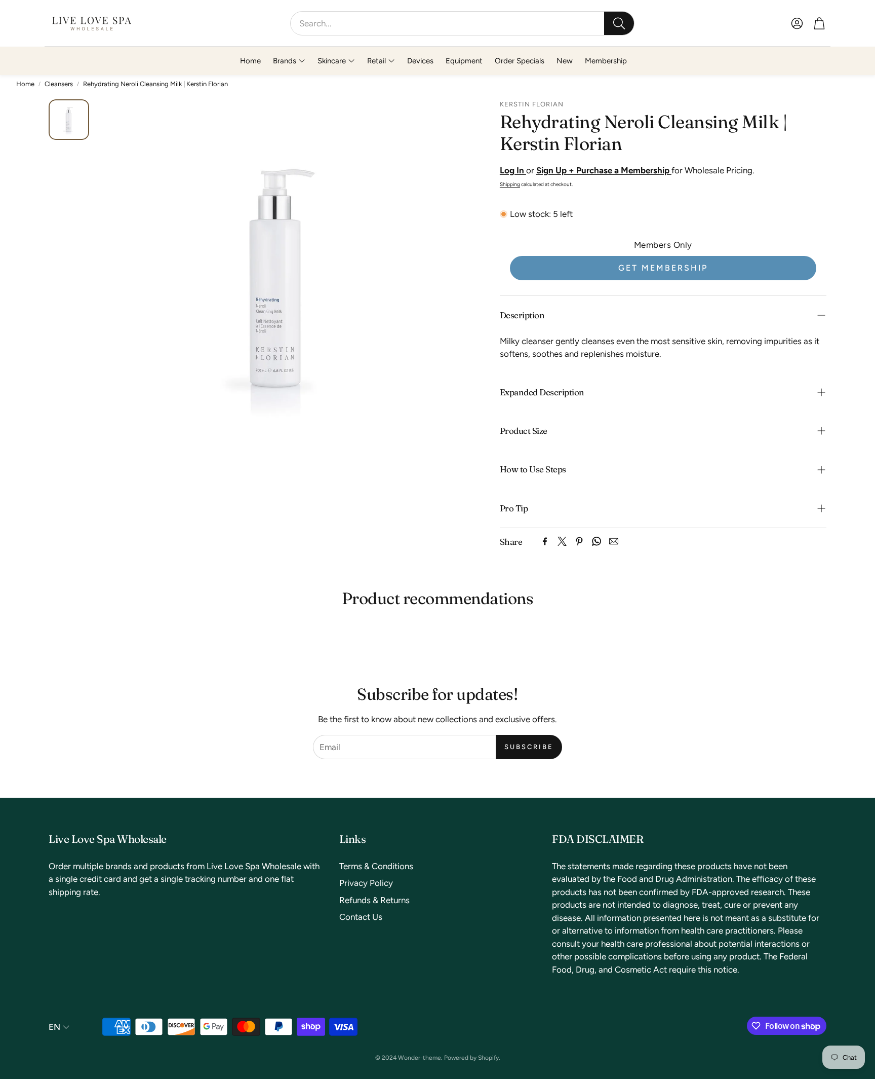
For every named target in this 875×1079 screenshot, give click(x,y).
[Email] (613, 541)
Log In (513, 170)
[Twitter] (562, 541)
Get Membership (663, 268)
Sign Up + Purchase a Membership (603, 170)
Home (25, 84)
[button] (462, 23)
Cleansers (59, 84)
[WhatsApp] (596, 541)
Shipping (510, 184)
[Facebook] (544, 541)
